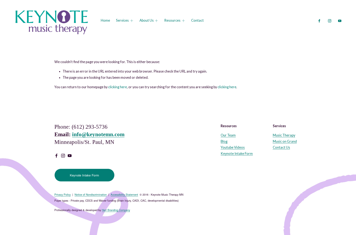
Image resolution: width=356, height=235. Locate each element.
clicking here (117, 87)
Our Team (228, 135)
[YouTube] (340, 21)
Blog (224, 141)
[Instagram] (330, 21)
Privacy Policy (62, 194)
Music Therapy (284, 135)
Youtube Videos (233, 147)
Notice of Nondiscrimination (91, 194)
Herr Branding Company (116, 210)
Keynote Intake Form (84, 175)
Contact (197, 20)
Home (105, 20)
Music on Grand (285, 141)
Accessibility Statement (124, 194)
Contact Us (281, 147)
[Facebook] (319, 21)
